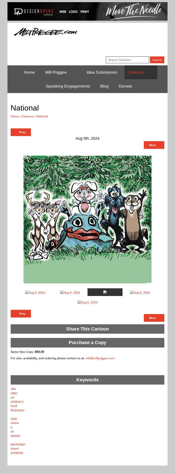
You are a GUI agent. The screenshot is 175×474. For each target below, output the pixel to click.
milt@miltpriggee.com (100, 358)
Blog (104, 86)
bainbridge (18, 444)
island (15, 448)
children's (17, 401)
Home (29, 72)
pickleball (17, 452)
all (12, 431)
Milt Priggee (56, 72)
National (42, 116)
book (14, 406)
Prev (22, 132)
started (15, 435)
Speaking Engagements (68, 86)
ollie (13, 389)
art (12, 397)
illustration (17, 410)
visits (14, 418)
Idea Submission (102, 72)
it (11, 427)
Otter (14, 393)
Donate (125, 86)
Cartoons (136, 72)
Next (153, 145)
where (15, 423)
